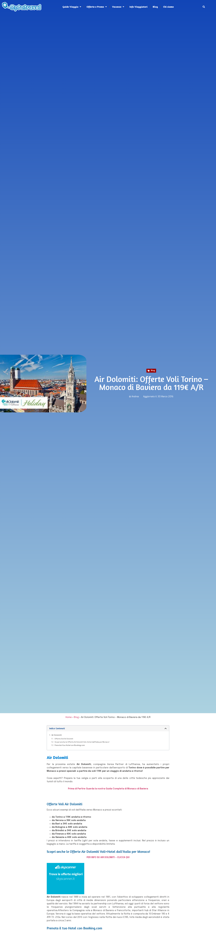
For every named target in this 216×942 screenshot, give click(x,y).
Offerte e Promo (95, 6)
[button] (204, 7)
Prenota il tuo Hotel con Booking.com (70, 745)
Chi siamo (168, 6)
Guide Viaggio (70, 6)
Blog (155, 6)
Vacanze (116, 6)
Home (69, 717)
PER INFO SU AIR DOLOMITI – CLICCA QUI (108, 857)
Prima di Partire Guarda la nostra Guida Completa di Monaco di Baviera (108, 789)
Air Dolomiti (57, 735)
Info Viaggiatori (139, 6)
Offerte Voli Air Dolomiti (63, 739)
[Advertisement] (108, 35)
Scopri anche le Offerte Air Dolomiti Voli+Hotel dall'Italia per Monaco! (82, 742)
